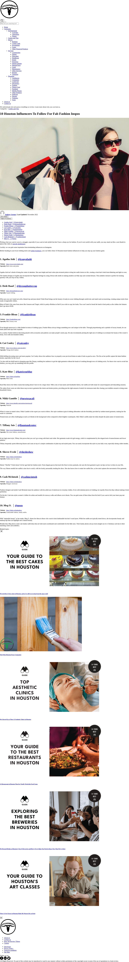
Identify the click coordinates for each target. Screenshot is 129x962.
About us (7, 102)
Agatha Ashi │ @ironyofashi (13, 222)
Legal (14, 67)
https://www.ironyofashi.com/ (14, 264)
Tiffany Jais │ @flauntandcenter (14, 233)
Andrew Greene (10, 214)
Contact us (7, 103)
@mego (19, 505)
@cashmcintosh (29, 477)
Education (15, 56)
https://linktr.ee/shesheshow (14, 457)
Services (10, 51)
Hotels (14, 60)
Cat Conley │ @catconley (12, 228)
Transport (15, 74)
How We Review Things (12, 941)
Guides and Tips (13, 38)
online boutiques (36, 251)
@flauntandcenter (27, 425)
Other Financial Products (20, 49)
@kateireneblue (24, 371)
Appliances (15, 78)
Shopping (11, 76)
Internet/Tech (16, 65)
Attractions (15, 34)
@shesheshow (26, 452)
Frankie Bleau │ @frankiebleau (14, 226)
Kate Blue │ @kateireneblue (13, 229)
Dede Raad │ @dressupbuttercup (14, 224)
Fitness (14, 36)
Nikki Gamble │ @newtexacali (14, 231)
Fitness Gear (16, 87)
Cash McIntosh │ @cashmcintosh (15, 237)
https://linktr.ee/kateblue (13, 376)
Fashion (14, 85)
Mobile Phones (17, 91)
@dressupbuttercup (27, 286)
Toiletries (15, 98)
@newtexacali (27, 398)
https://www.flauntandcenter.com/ (15, 430)
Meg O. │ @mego (10, 238)
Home (6, 27)
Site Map (7, 952)
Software (15, 94)
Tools (14, 100)
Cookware (15, 82)
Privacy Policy (8, 948)
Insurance (15, 62)
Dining (14, 54)
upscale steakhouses (18, 244)
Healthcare (15, 58)
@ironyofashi (25, 259)
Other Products (17, 92)
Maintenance (16, 69)
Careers (6, 943)
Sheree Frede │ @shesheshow (13, 235)
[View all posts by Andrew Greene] (2, 214)
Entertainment (12, 31)
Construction (16, 52)
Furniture (15, 89)
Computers (15, 80)
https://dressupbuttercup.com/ (14, 291)
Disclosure (7, 947)
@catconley (23, 343)
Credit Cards (16, 43)
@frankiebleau (28, 314)
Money (10, 40)
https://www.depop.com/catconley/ (16, 348)
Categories (7, 29)
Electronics (15, 83)
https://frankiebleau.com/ (13, 319)
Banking (15, 42)
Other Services (16, 71)
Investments (16, 45)
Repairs (14, 72)
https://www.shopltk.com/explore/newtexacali (19, 403)
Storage (14, 96)
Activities (15, 32)
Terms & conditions (10, 950)
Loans (14, 47)
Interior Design (17, 63)
